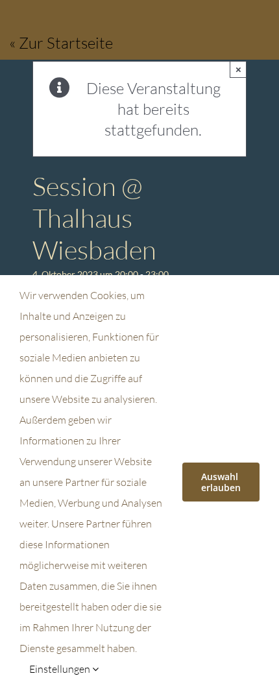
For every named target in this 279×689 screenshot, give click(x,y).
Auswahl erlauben (221, 482)
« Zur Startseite (61, 43)
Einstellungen (60, 668)
